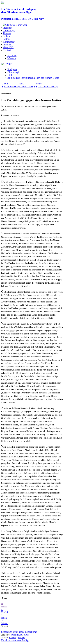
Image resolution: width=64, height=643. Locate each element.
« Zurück (11, 55)
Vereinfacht (16, 634)
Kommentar (8, 41)
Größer (21, 637)
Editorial (7, 39)
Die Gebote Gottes (47, 86)
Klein (26, 634)
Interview (7, 44)
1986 (9, 75)
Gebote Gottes (26, 86)
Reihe (38, 83)
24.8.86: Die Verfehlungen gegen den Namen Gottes (33, 77)
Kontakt (7, 50)
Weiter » (11, 58)
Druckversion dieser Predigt (15, 640)
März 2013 (8, 47)
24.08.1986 (9, 86)
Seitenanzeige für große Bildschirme (19, 632)
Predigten (7, 27)
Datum (5, 83)
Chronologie (9, 30)
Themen (7, 33)
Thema (20, 83)
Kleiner (12, 637)
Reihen (6, 36)
